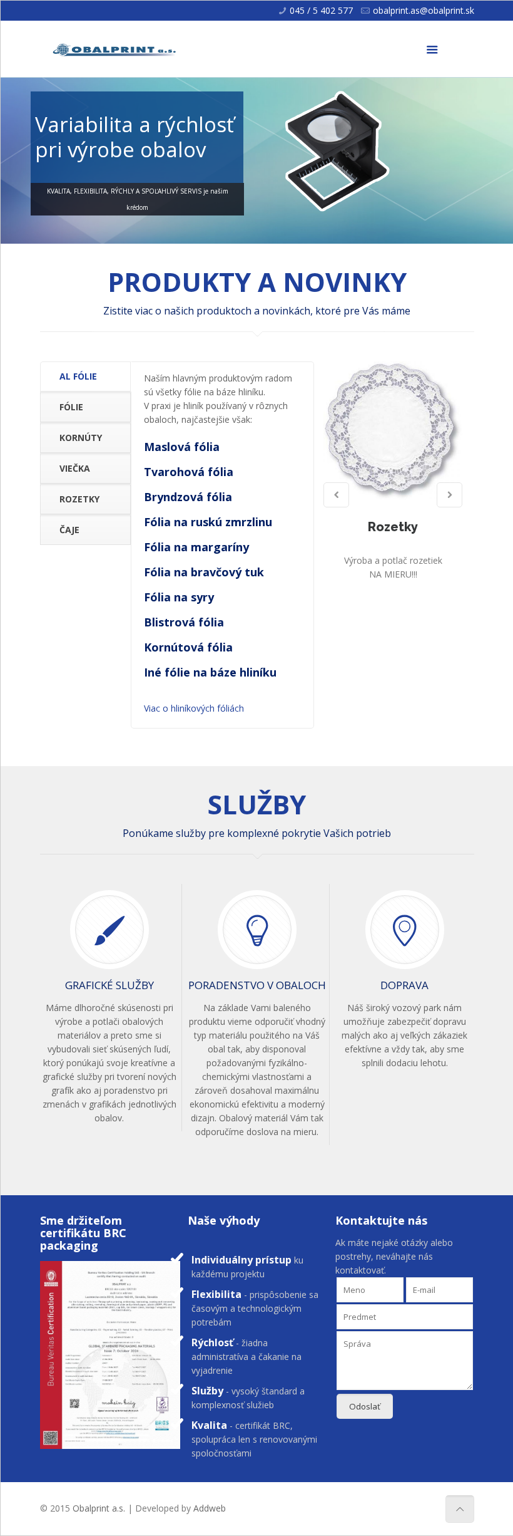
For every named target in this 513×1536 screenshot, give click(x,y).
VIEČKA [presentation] (74, 468)
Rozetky (393, 526)
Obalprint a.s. (99, 1508)
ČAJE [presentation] (69, 530)
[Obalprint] (115, 49)
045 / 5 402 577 (321, 10)
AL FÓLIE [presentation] (78, 376)
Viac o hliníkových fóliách (194, 708)
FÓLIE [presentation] (71, 407)
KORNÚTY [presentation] (80, 438)
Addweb (209, 1508)
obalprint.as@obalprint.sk (423, 10)
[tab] (85, 376)
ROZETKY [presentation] (79, 499)
